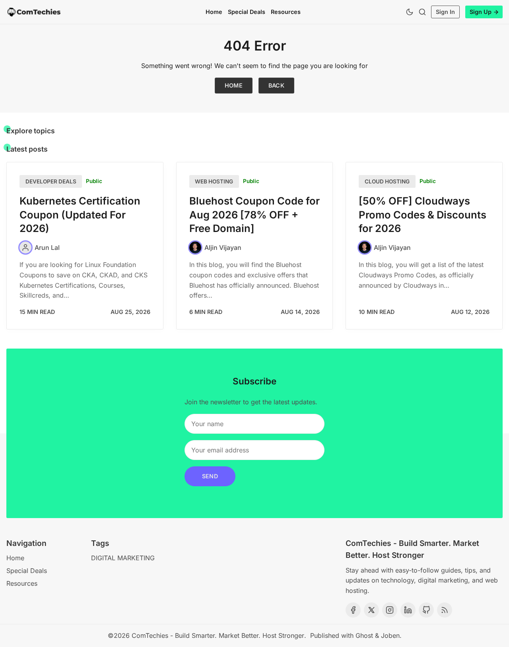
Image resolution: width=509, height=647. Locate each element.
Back (276, 85)
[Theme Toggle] (410, 12)
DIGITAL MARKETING (123, 558)
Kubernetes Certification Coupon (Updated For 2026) (79, 215)
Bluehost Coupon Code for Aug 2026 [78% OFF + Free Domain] (254, 215)
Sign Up (481, 11)
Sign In (445, 11)
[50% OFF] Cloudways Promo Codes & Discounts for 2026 (422, 215)
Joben (390, 635)
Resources (286, 11)
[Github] (426, 610)
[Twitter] (371, 610)
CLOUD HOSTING (387, 181)
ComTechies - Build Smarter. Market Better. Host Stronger (218, 635)
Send (210, 476)
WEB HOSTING (214, 181)
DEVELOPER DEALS (50, 181)
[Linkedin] (408, 610)
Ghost (364, 635)
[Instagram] (389, 610)
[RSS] (444, 610)
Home (214, 11)
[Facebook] (353, 610)
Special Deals (246, 11)
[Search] (422, 12)
